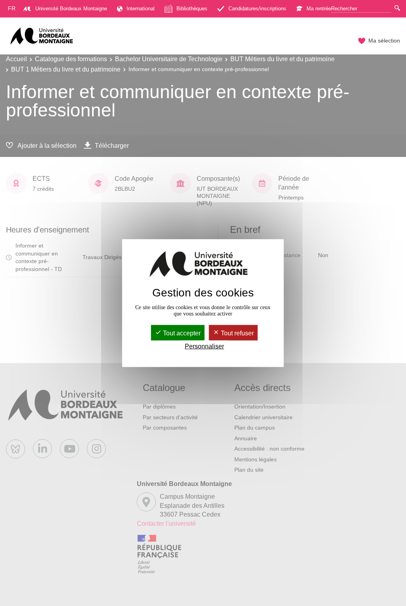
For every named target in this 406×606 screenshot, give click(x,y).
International (140, 9)
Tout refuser (236, 332)
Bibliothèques (191, 9)
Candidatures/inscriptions (257, 9)
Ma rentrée (318, 9)
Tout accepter (181, 332)
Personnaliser (204, 346)
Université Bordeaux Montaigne (71, 9)
